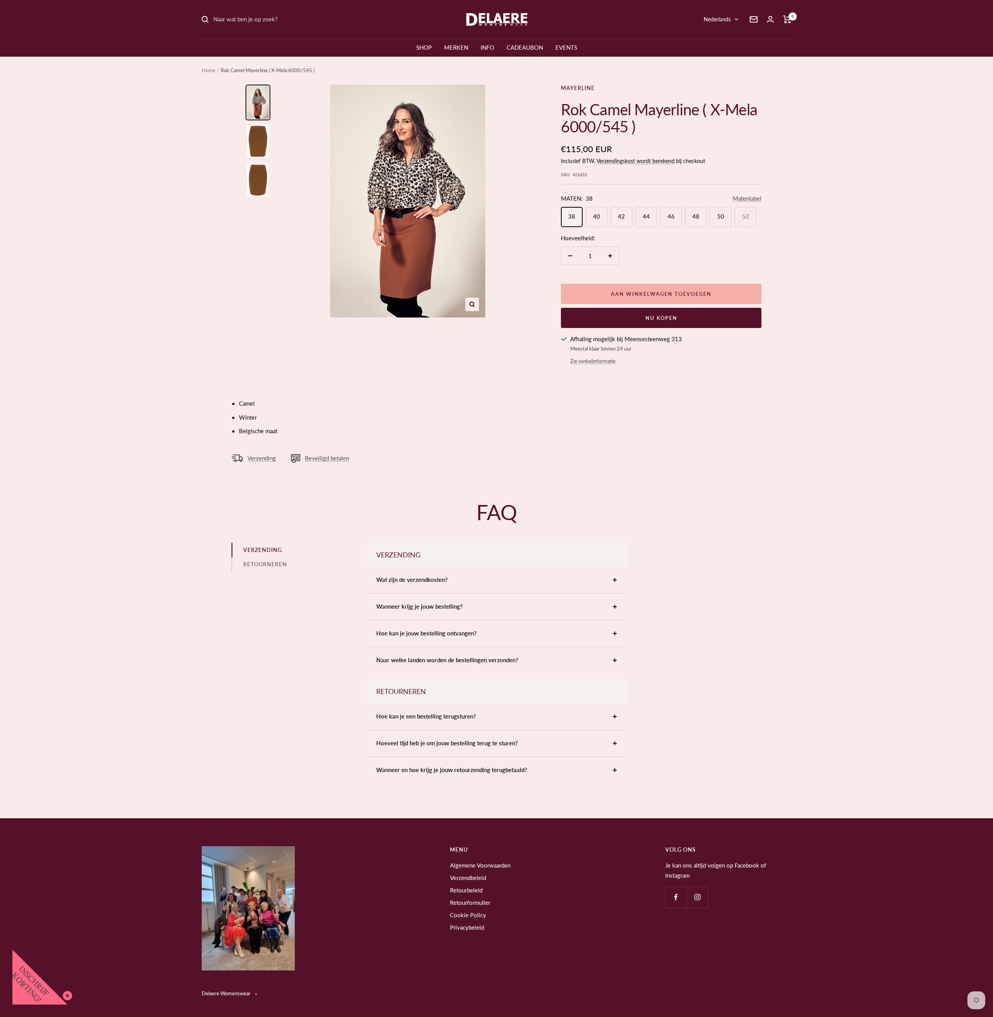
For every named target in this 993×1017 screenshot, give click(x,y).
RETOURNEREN (265, 564)
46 (671, 216)
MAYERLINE (578, 88)
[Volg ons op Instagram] (697, 897)
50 (720, 216)
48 (695, 216)
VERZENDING (262, 550)
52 (745, 216)
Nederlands (717, 19)
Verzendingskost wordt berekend (636, 161)
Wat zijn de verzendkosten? (412, 579)
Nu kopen (661, 318)
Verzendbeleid (468, 877)
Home (208, 70)
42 (621, 216)
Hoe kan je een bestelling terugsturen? (426, 716)
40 (596, 216)
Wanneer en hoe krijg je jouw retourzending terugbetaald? (451, 769)
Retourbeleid (466, 890)
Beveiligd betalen (327, 458)
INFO (487, 47)
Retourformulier (470, 902)
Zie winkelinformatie (593, 361)
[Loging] (770, 19)
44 (646, 216)
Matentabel (747, 198)
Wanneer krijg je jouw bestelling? (419, 606)
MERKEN (456, 47)
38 (571, 216)
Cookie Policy (468, 914)
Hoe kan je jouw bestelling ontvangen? (426, 633)
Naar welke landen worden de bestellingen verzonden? (447, 659)
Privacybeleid (467, 927)
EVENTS (566, 47)
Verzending (261, 458)
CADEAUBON (525, 47)
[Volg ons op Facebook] (676, 897)
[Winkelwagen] (787, 19)
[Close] (66, 994)
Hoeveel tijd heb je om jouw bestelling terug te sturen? (447, 742)
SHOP (424, 47)
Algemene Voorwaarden (480, 865)
